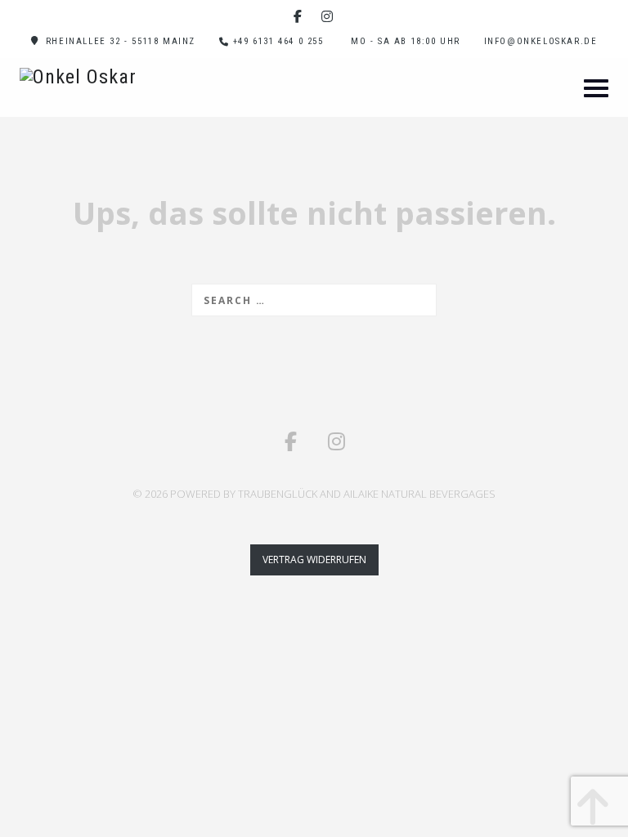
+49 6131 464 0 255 (278, 41)
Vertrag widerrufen (314, 559)
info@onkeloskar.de (541, 41)
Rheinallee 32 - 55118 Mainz (120, 41)
